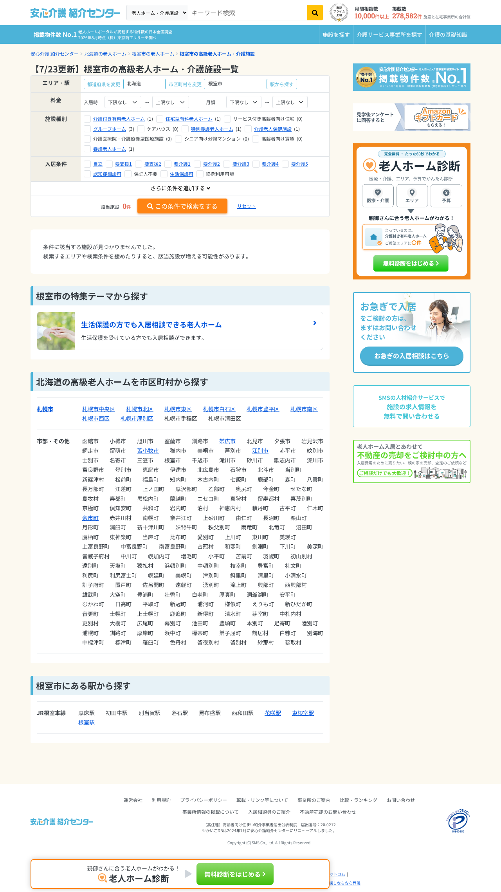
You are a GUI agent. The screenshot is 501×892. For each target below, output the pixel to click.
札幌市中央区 (98, 409)
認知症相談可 (107, 173)
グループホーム (109, 129)
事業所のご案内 (313, 799)
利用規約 (161, 799)
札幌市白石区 (219, 409)
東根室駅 (303, 713)
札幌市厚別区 (137, 418)
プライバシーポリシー (203, 799)
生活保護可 (181, 173)
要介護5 (299, 163)
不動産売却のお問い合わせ (328, 811)
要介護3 (240, 163)
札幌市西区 (96, 418)
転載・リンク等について (262, 799)
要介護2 (211, 163)
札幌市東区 (178, 409)
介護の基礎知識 (448, 34)
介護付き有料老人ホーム (119, 118)
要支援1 (123, 163)
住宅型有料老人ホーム (189, 118)
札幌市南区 (304, 409)
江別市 (260, 450)
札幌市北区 (139, 409)
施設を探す (336, 34)
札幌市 (45, 409)
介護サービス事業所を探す (389, 34)
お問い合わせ (401, 799)
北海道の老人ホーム (105, 53)
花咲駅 (273, 713)
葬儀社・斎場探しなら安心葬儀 (333, 883)
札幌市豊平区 (263, 409)
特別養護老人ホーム (212, 129)
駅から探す (282, 84)
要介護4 (270, 163)
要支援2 (152, 163)
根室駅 (86, 722)
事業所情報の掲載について (210, 811)
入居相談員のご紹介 (269, 811)
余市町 (90, 518)
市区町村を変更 (185, 84)
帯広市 (227, 441)
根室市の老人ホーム (153, 53)
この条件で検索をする (186, 206)
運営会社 (133, 799)
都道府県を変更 (103, 84)
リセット (246, 205)
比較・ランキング (358, 799)
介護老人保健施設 (273, 129)
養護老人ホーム (109, 149)
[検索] (315, 12)
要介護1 (182, 163)
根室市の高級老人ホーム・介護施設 (217, 53)
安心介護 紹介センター (55, 53)
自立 (98, 163)
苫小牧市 (148, 450)
